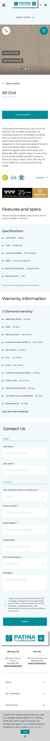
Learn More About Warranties (15, 411)
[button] (25, 496)
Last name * (8, 464)
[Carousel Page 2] (25, 69)
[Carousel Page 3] (28, 69)
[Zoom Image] (6, 31)
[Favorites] (40, 5)
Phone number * (10, 506)
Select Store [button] (23, 17)
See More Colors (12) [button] (13, 61)
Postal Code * (9, 540)
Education (11, 705)
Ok (25, 731)
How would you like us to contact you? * (21, 490)
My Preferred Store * (12, 557)
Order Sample (23, 115)
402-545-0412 (37, 661)
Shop (8, 682)
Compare (40, 177)
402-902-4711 (13, 663)
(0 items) (45, 5)
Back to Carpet (12, 83)
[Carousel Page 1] (22, 69)
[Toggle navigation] (3, 5)
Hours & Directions (13, 666)
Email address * (10, 523)
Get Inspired (13, 694)
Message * (7, 573)
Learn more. (35, 727)
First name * (8, 446)
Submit (25, 621)
